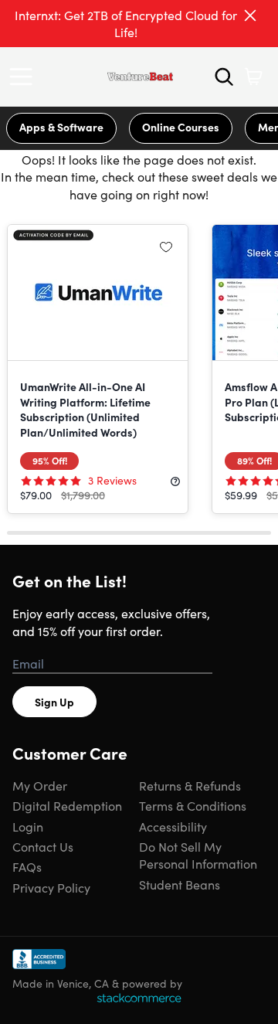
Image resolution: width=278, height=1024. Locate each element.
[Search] (223, 76)
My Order (39, 785)
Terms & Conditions (192, 805)
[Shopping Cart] (253, 76)
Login (27, 826)
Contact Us (42, 846)
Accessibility (173, 826)
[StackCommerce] (139, 997)
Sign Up (54, 701)
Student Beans (179, 884)
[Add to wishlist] (166, 246)
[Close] (250, 15)
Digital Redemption (67, 805)
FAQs (27, 866)
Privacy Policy (51, 887)
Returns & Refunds (190, 785)
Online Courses (180, 126)
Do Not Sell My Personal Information (198, 855)
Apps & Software (61, 126)
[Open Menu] (24, 76)
